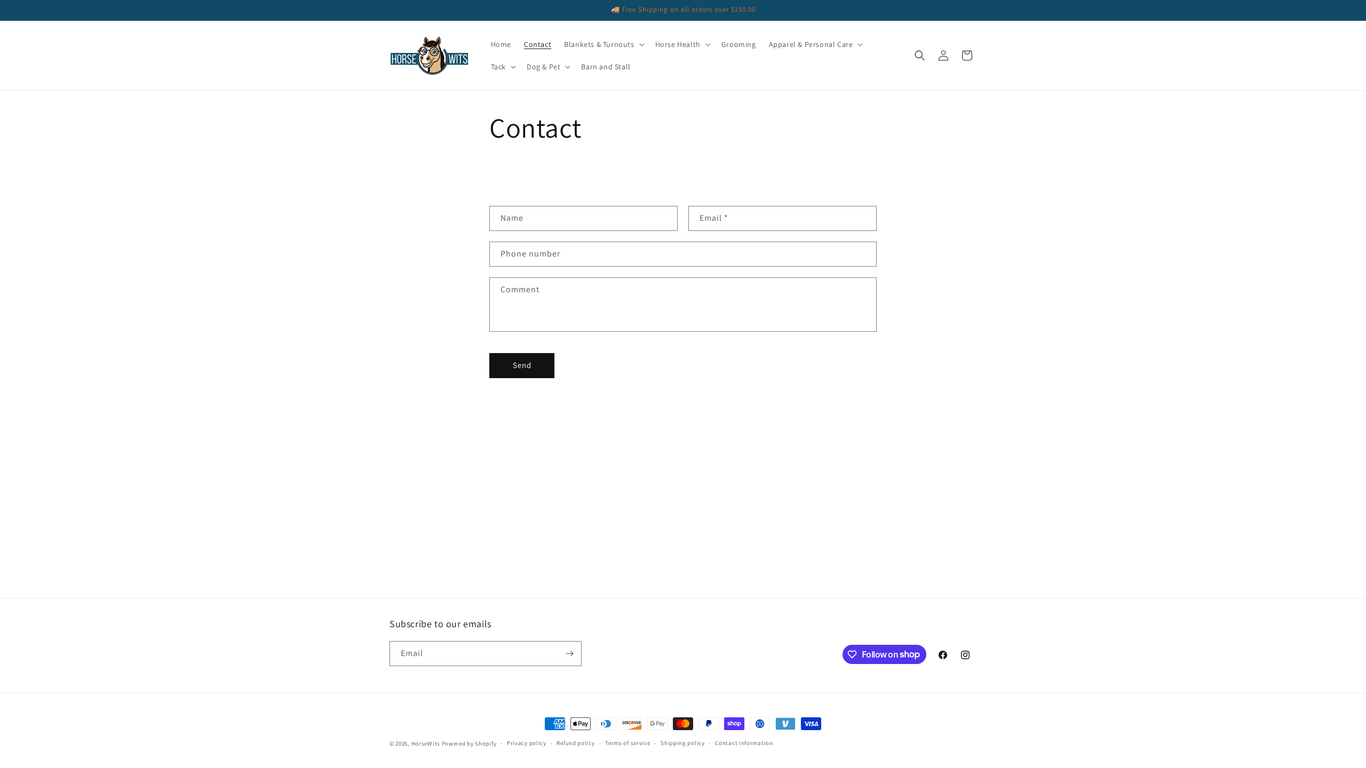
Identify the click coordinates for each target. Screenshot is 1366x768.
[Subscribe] (569, 653)
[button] (603, 44)
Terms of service (627, 743)
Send (522, 365)
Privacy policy (526, 743)
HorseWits (425, 743)
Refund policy (575, 743)
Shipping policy (683, 743)
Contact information (744, 743)
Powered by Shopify (469, 743)
